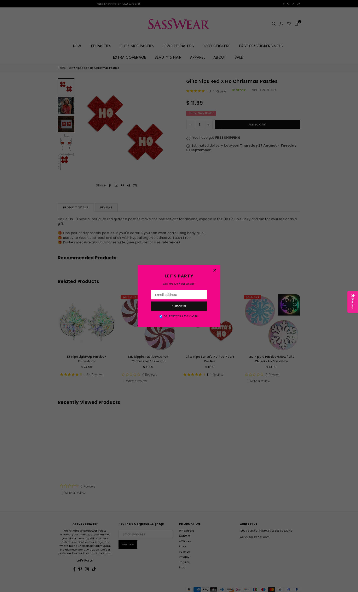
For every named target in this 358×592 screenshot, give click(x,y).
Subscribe (179, 306)
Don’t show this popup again (181, 316)
